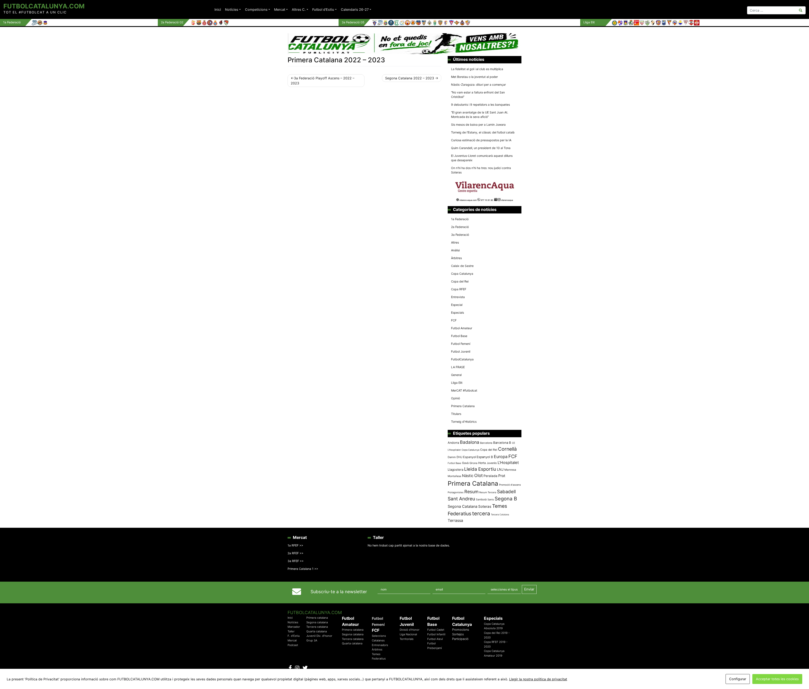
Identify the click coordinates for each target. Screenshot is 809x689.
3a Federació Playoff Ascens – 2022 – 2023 (322, 80)
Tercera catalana (317, 626)
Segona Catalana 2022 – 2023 (409, 78)
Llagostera (455, 470)
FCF (454, 320)
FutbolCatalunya (462, 359)
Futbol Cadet (435, 629)
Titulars (456, 414)
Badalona (469, 442)
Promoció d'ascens (510, 484)
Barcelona (486, 442)
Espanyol (469, 457)
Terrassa (455, 520)
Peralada (490, 476)
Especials (457, 312)
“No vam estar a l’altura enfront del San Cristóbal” (478, 95)
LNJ (500, 469)
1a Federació (460, 219)
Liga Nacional (408, 634)
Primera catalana (317, 617)
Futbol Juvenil (460, 351)
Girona (473, 463)
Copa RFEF (458, 289)
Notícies (231, 9)
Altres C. (299, 9)
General (456, 375)
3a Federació (460, 234)
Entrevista (458, 297)
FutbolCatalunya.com (43, 6)
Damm (452, 457)
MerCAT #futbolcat (464, 390)
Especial (456, 305)
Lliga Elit (456, 382)
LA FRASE (458, 367)
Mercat (279, 9)
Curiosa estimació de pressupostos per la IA (481, 140)
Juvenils (492, 463)
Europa (501, 456)
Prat (501, 475)
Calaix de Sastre (462, 266)
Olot (478, 475)
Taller (291, 631)
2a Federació (460, 227)
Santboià (481, 499)
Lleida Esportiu (480, 469)
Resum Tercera (487, 492)
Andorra (453, 442)
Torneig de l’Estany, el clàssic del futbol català (482, 132)
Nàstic (467, 475)
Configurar (737, 679)
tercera (481, 513)
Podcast (293, 645)
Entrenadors (380, 645)
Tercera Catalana (500, 514)
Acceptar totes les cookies (777, 679)
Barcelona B (502, 443)
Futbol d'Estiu (323, 9)
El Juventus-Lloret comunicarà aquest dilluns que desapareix (482, 158)
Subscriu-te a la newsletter (339, 591)
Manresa (510, 469)
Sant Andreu (461, 498)
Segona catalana (317, 622)
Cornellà (507, 449)
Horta (482, 463)
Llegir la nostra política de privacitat (538, 679)
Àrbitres (456, 258)
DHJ (459, 457)
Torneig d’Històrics (464, 421)
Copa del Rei (460, 281)
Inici (217, 9)
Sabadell (506, 491)
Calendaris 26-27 (355, 9)
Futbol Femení (460, 343)
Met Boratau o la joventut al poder (474, 77)
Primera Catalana (463, 406)
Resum (471, 491)
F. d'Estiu (294, 635)
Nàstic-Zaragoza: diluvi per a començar (478, 84)
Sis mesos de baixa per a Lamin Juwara (478, 124)
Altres (455, 242)
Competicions (256, 9)
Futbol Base (459, 336)
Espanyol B (485, 457)
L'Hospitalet (508, 462)
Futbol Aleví (435, 639)
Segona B (506, 499)
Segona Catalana (462, 506)
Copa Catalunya (462, 273)
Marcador (294, 626)
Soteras (484, 506)
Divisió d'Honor (409, 629)
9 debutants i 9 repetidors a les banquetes (480, 104)
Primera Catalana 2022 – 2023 (336, 60)
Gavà (465, 463)
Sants (491, 499)
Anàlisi (455, 250)
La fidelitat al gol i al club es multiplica (477, 69)
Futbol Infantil (436, 634)
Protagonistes (455, 492)
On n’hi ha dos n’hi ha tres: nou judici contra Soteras (481, 170)
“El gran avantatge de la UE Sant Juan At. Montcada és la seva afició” (479, 115)
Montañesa (454, 476)
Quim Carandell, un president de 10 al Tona (480, 148)
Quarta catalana (316, 631)
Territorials (407, 639)
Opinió (455, 398)
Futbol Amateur (461, 328)
